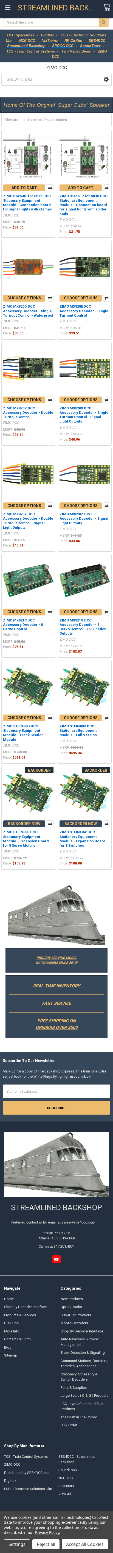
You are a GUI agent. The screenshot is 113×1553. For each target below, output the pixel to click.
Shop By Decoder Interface (25, 1307)
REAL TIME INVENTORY (56, 985)
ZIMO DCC (12, 1464)
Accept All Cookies (85, 1544)
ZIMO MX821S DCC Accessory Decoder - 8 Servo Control (23, 624)
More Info (11, 1331)
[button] (106, 79)
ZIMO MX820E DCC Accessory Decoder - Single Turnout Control (84, 310)
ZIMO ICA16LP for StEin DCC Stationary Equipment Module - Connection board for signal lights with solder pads (84, 205)
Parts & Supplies (74, 1388)
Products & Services (20, 1315)
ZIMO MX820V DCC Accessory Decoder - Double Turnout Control (28, 412)
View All (64, 1494)
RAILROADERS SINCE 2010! (56, 963)
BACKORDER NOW (24, 824)
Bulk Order (69, 1425)
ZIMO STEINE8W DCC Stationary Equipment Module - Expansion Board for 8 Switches (82, 839)
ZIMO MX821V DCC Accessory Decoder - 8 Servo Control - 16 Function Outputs (83, 627)
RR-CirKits (66, 1486)
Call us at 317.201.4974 (57, 1246)
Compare (50, 187)
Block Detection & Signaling (83, 1352)
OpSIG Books (71, 1307)
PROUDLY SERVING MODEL (56, 958)
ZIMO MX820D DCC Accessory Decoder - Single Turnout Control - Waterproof (28, 310)
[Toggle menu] (7, 7)
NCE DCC (65, 1478)
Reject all (46, 1544)
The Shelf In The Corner (79, 1417)
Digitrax (10, 1481)
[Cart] (106, 7)
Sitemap (10, 1355)
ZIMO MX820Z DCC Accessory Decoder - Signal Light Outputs (84, 518)
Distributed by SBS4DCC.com (27, 1473)
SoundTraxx (67, 1470)
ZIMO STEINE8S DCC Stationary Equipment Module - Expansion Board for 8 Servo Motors (26, 839)
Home (9, 1299)
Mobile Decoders (74, 1323)
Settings (17, 1544)
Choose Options (24, 298)
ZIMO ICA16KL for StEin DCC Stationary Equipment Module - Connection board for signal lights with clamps (27, 203)
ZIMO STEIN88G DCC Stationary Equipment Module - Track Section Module (23, 733)
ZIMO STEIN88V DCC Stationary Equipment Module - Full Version (78, 730)
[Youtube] (56, 1259)
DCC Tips (11, 1323)
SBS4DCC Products (76, 1315)
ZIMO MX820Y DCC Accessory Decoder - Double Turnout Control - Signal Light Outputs (28, 521)
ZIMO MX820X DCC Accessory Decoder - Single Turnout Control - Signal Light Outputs (84, 415)
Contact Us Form (17, 1339)
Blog (8, 1347)
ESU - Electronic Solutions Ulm (28, 1489)
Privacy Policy (47, 1532)
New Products (72, 1299)
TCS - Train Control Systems (26, 1456)
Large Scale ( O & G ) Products (84, 1395)
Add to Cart (24, 188)
